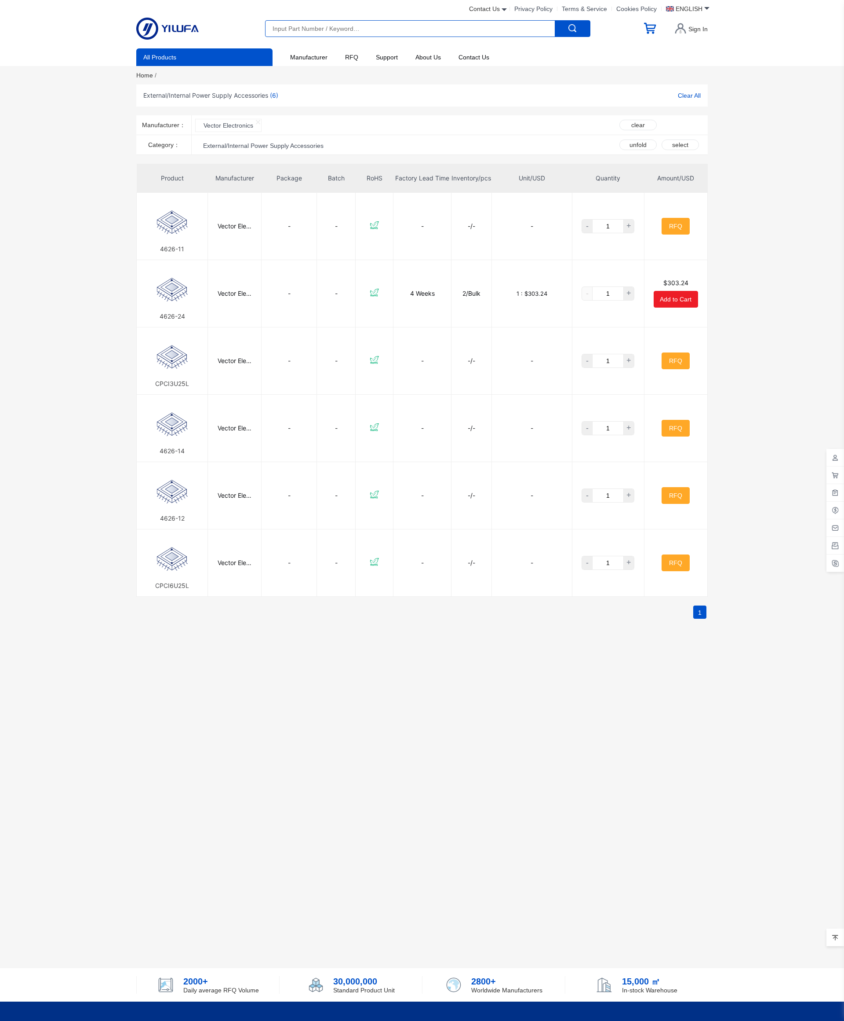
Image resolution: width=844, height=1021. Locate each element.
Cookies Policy (636, 8)
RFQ (351, 57)
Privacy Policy (533, 8)
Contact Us (473, 57)
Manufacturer (308, 57)
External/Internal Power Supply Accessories (263, 145)
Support (387, 57)
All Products (159, 57)
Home (146, 75)
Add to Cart (675, 299)
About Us (428, 57)
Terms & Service (584, 8)
